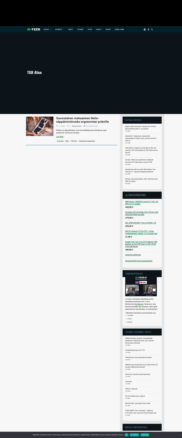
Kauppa (108, 29)
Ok (126, 435)
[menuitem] (47, 29)
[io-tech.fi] (33, 29)
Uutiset (46, 29)
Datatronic (136, 195)
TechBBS (80, 29)
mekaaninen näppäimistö (87, 141)
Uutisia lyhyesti (133, 120)
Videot (70, 29)
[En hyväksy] (179, 435)
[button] (145, 29)
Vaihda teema (119, 29)
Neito (67, 141)
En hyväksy (134, 435)
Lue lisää (59, 136)
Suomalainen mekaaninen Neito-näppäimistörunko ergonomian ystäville (82, 119)
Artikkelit (58, 29)
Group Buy (60, 141)
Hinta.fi (98, 29)
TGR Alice (74, 141)
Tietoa (90, 29)
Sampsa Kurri (76, 126)
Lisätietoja (144, 435)
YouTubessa (138, 304)
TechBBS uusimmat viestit (138, 332)
